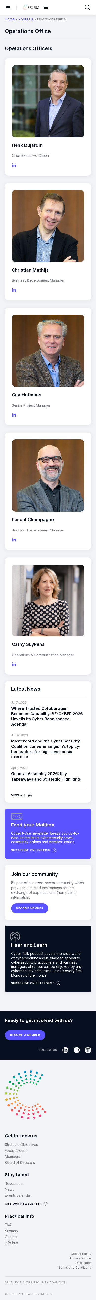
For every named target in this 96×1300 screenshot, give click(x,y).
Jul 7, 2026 (19, 702)
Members (12, 1156)
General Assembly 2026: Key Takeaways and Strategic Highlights (46, 776)
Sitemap (11, 1231)
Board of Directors (20, 1162)
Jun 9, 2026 (19, 735)
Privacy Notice (80, 1258)
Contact (11, 1237)
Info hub (11, 1243)
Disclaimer (83, 1263)
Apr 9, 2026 (19, 768)
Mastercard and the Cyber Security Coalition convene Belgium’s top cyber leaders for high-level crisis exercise (46, 749)
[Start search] (87, 7)
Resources (13, 1183)
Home (10, 19)
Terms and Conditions (74, 1267)
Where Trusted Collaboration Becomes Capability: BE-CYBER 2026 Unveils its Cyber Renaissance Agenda (47, 716)
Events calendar (18, 1195)
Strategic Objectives (21, 1144)
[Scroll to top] (89, 1288)
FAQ (8, 1225)
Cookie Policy (81, 1254)
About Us (25, 19)
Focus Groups (16, 1150)
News (9, 1189)
